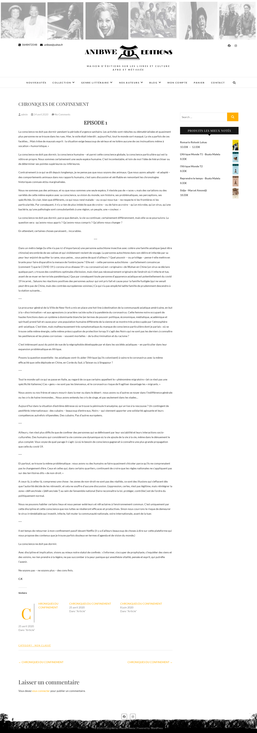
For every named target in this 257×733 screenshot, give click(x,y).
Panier (199, 82)
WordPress (157, 728)
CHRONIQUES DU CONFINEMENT (90, 603)
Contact (218, 82)
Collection (61, 82)
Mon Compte (177, 82)
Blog (153, 82)
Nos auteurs (129, 82)
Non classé (43, 645)
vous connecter (41, 690)
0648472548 (29, 44)
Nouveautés (36, 82)
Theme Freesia (127, 728)
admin (24, 114)
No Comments (62, 114)
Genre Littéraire (95, 82)
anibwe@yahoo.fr (53, 44)
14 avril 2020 (41, 114)
